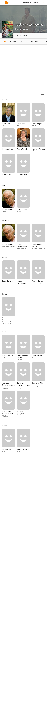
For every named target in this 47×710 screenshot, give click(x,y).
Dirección (23, 41)
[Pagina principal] (7, 4)
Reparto (13, 41)
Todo (4, 41)
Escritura (34, 41)
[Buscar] (43, 2)
